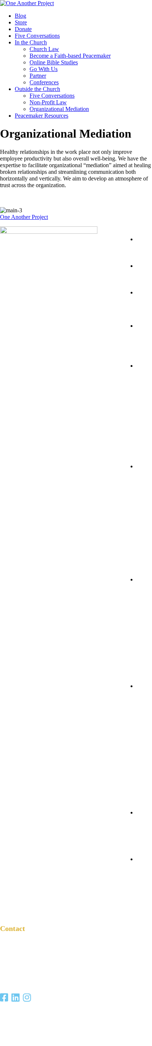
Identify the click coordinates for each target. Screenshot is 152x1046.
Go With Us (44, 69)
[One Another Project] (27, 3)
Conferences (44, 82)
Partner (38, 75)
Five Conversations (37, 36)
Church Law (44, 49)
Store (21, 22)
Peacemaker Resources (41, 115)
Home (139, 249)
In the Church (31, 42)
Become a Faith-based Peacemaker (70, 56)
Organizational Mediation (59, 109)
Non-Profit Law (48, 102)
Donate (23, 29)
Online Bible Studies (54, 62)
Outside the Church (37, 89)
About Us (139, 832)
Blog (20, 16)
